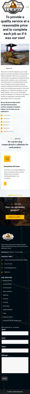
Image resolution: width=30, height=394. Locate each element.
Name (4, 329)
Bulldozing (5, 295)
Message (5, 355)
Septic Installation (7, 291)
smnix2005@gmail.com (10, 267)
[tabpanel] (15, 170)
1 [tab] (10, 195)
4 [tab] (17, 195)
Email (4, 338)
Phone (4, 346)
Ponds (4, 313)
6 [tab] (21, 195)
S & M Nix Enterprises (17, 391)
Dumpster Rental (7, 284)
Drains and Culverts (8, 317)
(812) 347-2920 (8, 264)
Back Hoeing (6, 306)
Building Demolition (8, 309)
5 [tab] (19, 195)
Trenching (5, 302)
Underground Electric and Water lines (12, 320)
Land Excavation (7, 287)
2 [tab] (13, 195)
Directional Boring (7, 280)
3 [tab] (15, 195)
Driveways (5, 298)
